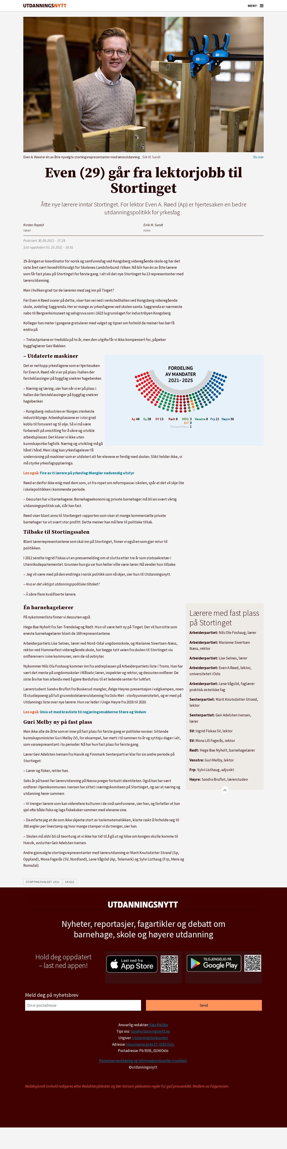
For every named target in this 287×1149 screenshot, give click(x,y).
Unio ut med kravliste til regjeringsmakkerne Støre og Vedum (93, 711)
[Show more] (224, 789)
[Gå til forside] (44, 6)
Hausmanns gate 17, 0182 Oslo (150, 1044)
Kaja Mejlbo (158, 1024)
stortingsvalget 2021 (43, 882)
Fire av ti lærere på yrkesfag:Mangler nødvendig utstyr (87, 472)
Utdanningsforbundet (150, 1037)
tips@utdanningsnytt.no (150, 1031)
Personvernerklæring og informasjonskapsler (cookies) (143, 1060)
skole (69, 882)
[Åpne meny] (261, 5)
